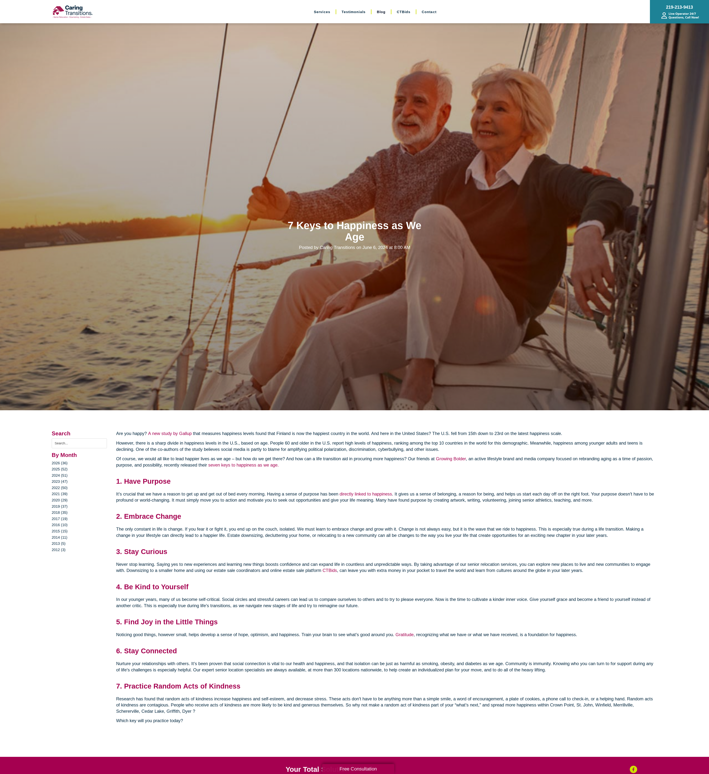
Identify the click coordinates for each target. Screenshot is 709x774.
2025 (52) (60, 469)
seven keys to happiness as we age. (243, 464)
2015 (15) (60, 531)
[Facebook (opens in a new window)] (633, 769)
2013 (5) (59, 543)
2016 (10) (60, 525)
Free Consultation (358, 769)
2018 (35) (60, 512)
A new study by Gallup (170, 433)
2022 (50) (60, 488)
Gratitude (404, 634)
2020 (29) (60, 500)
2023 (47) (60, 481)
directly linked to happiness (366, 493)
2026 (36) (60, 463)
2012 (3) (59, 550)
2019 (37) (60, 506)
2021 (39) (60, 494)
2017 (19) (60, 519)
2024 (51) (60, 475)
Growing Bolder (451, 458)
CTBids (330, 570)
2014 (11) (59, 537)
